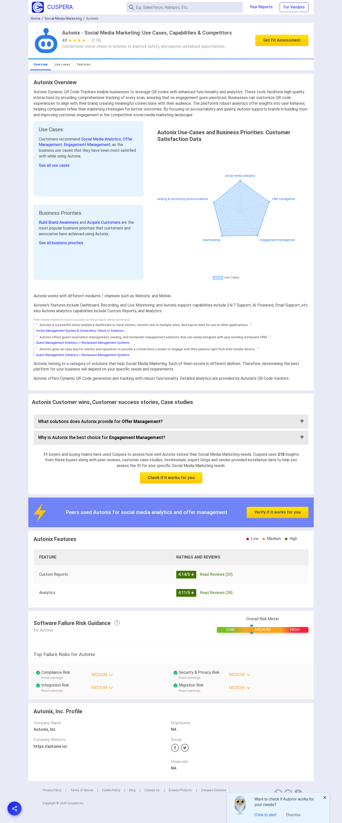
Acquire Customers (104, 222)
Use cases (62, 64)
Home (35, 18)
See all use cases (54, 165)
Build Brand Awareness (59, 222)
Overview (41, 64)
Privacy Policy (52, 790)
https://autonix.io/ (50, 746)
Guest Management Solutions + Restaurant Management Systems (83, 342)
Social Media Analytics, (102, 139)
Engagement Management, (88, 144)
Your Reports (261, 6)
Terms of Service (81, 790)
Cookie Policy (111, 790)
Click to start (265, 815)
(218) (96, 40)
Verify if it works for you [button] (277, 512)
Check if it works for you (171, 477)
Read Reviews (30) (216, 574)
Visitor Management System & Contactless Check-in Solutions (80, 330)
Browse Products (180, 790)
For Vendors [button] (294, 7)
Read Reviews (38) (216, 592)
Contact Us (152, 790)
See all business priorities (61, 242)
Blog (132, 790)
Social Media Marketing (63, 18)
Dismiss (293, 815)
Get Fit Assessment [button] (282, 40)
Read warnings (190, 678)
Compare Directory (213, 790)
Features (83, 64)
